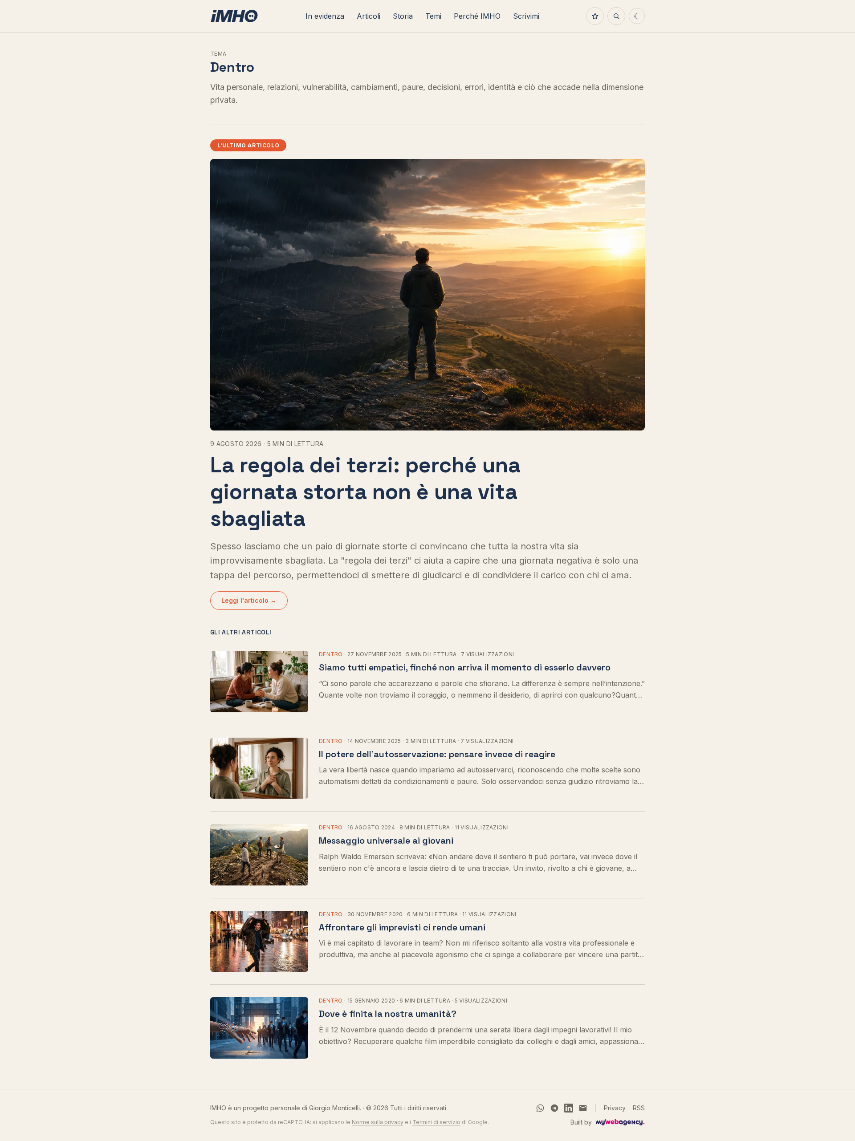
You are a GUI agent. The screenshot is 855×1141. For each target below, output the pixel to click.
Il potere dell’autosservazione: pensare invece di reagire (437, 754)
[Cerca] (616, 16)
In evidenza (324, 16)
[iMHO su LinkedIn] (568, 1108)
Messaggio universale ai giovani (386, 840)
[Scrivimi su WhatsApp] (540, 1108)
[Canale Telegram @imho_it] (554, 1108)
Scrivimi (526, 16)
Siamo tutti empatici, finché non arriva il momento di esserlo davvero (465, 667)
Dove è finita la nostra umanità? (387, 1013)
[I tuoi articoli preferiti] (595, 16)
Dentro (331, 654)
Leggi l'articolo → (249, 600)
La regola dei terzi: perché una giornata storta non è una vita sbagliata (365, 491)
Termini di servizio (436, 1122)
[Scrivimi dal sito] (582, 1108)
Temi (433, 16)
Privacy (615, 1108)
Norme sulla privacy (377, 1122)
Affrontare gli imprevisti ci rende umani (402, 927)
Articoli (368, 16)
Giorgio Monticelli (334, 1108)
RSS (639, 1108)
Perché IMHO (477, 16)
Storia (403, 16)
